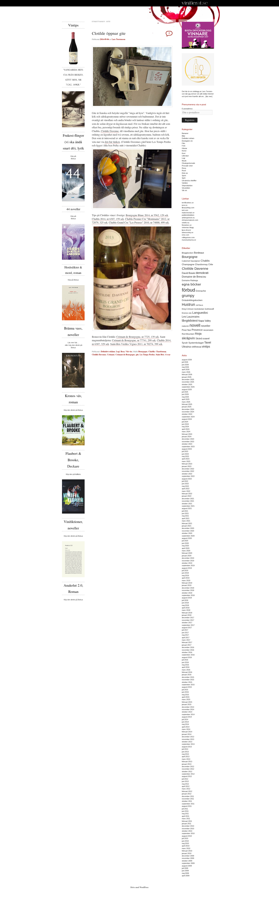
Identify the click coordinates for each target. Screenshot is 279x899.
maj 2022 (185, 486)
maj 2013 (185, 754)
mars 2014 (186, 729)
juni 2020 (185, 543)
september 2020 (188, 536)
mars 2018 (186, 610)
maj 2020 (185, 546)
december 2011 (188, 796)
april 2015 (185, 697)
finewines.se (186, 225)
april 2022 (185, 489)
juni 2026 (185, 365)
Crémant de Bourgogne (125, 354)
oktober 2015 (187, 682)
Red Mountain (188, 334)
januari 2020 (186, 556)
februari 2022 (187, 494)
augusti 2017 (187, 628)
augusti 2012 (187, 776)
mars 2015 (186, 699)
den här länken (112, 141)
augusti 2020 (187, 538)
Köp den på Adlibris (73, 474)
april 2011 (185, 816)
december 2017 (188, 618)
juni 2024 (185, 424)
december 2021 (188, 499)
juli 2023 (185, 451)
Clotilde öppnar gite (109, 33)
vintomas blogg (188, 227)
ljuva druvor (186, 230)
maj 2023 (185, 456)
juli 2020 (185, 541)
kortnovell (209, 309)
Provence (197, 330)
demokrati (202, 273)
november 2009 (188, 858)
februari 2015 (187, 702)
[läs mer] (209, 96)
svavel (205, 338)
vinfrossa (196, 346)
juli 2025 (185, 392)
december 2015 (188, 677)
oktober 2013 (187, 742)
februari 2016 (187, 672)
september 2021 (188, 506)
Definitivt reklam (108, 351)
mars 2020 (186, 551)
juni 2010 (185, 841)
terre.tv (184, 205)
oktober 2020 (187, 533)
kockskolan (199, 309)
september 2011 (188, 804)
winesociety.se (187, 232)
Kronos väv (187, 313)
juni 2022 (185, 484)
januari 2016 (186, 675)
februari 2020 (187, 553)
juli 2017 (185, 630)
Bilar (183, 136)
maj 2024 (185, 426)
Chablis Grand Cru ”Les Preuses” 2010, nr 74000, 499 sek (139, 222)
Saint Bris (160, 354)
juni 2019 (185, 573)
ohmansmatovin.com (190, 220)
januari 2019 (186, 585)
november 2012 (188, 769)
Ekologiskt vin (187, 141)
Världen (185, 183)
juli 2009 (185, 868)
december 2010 (188, 826)
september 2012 (188, 774)
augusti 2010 (187, 836)
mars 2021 (186, 521)
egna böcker (191, 284)
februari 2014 (187, 732)
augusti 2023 (187, 449)
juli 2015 (185, 690)
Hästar (184, 148)
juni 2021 (185, 513)
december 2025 (188, 379)
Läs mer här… (73, 343)
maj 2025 (185, 397)
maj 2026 (185, 367)
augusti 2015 (187, 687)
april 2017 (185, 638)
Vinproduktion (187, 186)
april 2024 (185, 429)
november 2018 (188, 590)
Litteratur (185, 156)
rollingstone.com (188, 237)
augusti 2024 (187, 419)
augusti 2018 (187, 598)
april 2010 (185, 846)
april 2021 (185, 518)
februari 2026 (187, 374)
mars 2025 (186, 402)
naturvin (185, 326)
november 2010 (188, 829)
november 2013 (188, 739)
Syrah (185, 342)
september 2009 (188, 863)
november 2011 (188, 799)
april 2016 (185, 667)
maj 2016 (185, 665)
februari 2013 (187, 761)
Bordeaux (199, 252)
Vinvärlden (186, 188)
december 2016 (188, 647)
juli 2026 (185, 362)
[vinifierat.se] (195, 3)
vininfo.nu (185, 223)
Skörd (199, 338)
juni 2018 (185, 603)
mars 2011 (186, 819)
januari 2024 (186, 436)
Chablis (151, 351)
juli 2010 (185, 838)
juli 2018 (185, 600)
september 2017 (188, 625)
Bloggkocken (187, 253)
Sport (184, 176)
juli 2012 (185, 779)
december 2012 (188, 766)
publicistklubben (188, 215)
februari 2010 (187, 851)
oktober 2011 (187, 801)
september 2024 (188, 417)
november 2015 (188, 680)
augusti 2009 (187, 866)
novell (195, 325)
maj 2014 (185, 724)
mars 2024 (186, 431)
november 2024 (188, 412)
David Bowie (188, 273)
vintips (206, 346)
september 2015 (188, 685)
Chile (210, 264)
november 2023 (188, 441)
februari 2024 (187, 434)
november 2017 (188, 620)
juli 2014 (185, 719)
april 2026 (185, 369)
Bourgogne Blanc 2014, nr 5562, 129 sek (147, 215)
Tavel (207, 342)
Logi (118, 351)
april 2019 (185, 578)
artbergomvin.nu (188, 218)
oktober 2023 (187, 444)
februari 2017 (187, 642)
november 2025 (188, 382)
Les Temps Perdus (147, 354)
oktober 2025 (187, 384)
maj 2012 (185, 784)
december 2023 (188, 439)
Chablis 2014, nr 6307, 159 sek (108, 219)
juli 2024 (185, 422)
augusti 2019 (187, 568)
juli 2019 (185, 570)
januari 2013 (186, 764)
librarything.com (188, 208)
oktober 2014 (187, 712)
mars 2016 (186, 670)
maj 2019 (185, 575)
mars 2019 (186, 580)
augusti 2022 (187, 479)
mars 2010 (186, 848)
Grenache (201, 291)
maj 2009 (185, 873)
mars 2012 (186, 789)
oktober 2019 (187, 563)
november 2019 (188, 561)
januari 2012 (186, 794)
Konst (184, 151)
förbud (188, 290)
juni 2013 (185, 752)
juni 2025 (185, 394)
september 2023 (188, 446)
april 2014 (185, 727)
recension (208, 330)
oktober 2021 (187, 504)
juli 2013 (185, 749)
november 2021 (188, 501)
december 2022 (188, 469)
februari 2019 (187, 583)
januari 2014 (186, 734)
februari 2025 (187, 404)
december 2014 (188, 707)
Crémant (110, 354)
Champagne (188, 264)
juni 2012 (185, 781)
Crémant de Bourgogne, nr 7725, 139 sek (137, 336)
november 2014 (188, 709)
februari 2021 (187, 523)
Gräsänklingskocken (192, 300)
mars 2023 (186, 461)
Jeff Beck (199, 305)
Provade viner (187, 166)
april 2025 (185, 399)
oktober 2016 (187, 652)
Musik (184, 161)
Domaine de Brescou (194, 276)
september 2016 (188, 655)
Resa (123, 351)
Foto (183, 146)
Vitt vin (129, 351)
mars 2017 (186, 640)
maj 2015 (185, 695)
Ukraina (186, 346)
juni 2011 (185, 811)
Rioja (198, 333)
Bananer (185, 133)
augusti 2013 (187, 747)
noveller (205, 325)
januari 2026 (186, 377)
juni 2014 (185, 722)
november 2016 (188, 650)
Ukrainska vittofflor (189, 181)
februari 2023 (187, 464)
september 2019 (188, 565)
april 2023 (185, 459)
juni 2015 (185, 692)
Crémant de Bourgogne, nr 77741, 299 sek (134, 340)
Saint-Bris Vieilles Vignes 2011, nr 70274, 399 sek (136, 344)
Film (183, 143)
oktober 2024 (187, 414)
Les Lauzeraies (190, 316)
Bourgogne (142, 351)
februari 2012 (187, 791)
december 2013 (188, 737)
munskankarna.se (189, 240)
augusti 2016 (187, 657)
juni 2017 (185, 633)
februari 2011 (187, 821)
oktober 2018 (187, 593)
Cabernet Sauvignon (191, 261)
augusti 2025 (187, 389)
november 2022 (188, 471)
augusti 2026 (187, 360)
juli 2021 (185, 511)
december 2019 (188, 558)
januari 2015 (186, 704)
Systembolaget (196, 342)
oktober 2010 (187, 831)
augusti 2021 (187, 508)
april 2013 (185, 756)
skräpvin (188, 338)
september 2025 (188, 387)
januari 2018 (186, 615)
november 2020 (188, 531)
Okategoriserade (188, 163)
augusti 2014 (187, 717)
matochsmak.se (188, 213)
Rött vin (185, 173)
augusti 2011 (187, 806)
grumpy (188, 296)
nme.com (185, 235)
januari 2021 (186, 526)
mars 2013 (186, 759)
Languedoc (200, 312)
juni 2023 (185, 454)
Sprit (183, 178)
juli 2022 (185, 481)
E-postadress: (187, 109)
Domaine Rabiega (190, 280)
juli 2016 (185, 660)
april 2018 (185, 608)
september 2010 (188, 833)
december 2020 (188, 528)
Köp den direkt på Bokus (73, 410)
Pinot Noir (186, 330)
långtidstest (190, 320)
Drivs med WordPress (139, 887)
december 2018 (188, 588)
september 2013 (188, 744)
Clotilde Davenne (110, 131)
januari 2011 (186, 824)
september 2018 (188, 595)
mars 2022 (186, 491)
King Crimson (188, 309)
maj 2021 (185, 516)
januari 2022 (186, 496)
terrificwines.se (188, 203)
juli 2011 (185, 809)
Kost (183, 153)
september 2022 (188, 476)
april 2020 (185, 548)
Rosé (184, 171)
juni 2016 (185, 662)
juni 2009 (185, 871)
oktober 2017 (187, 623)
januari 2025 (186, 407)
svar (167, 354)
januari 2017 (186, 645)
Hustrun (188, 304)
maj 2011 (185, 814)
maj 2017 (185, 635)
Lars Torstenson (118, 39)
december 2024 (188, 409)
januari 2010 (186, 853)
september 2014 (188, 714)
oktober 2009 (187, 861)
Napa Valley (204, 320)
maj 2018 (185, 605)
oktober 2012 (187, 771)
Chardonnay (161, 351)
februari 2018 (187, 613)
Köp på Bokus (73, 280)
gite (137, 354)
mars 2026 (186, 372)
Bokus (73, 159)
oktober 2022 (187, 474)
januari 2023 (186, 466)
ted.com (185, 210)
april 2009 (185, 876)
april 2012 (185, 786)
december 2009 (188, 856)
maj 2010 (185, 843)
